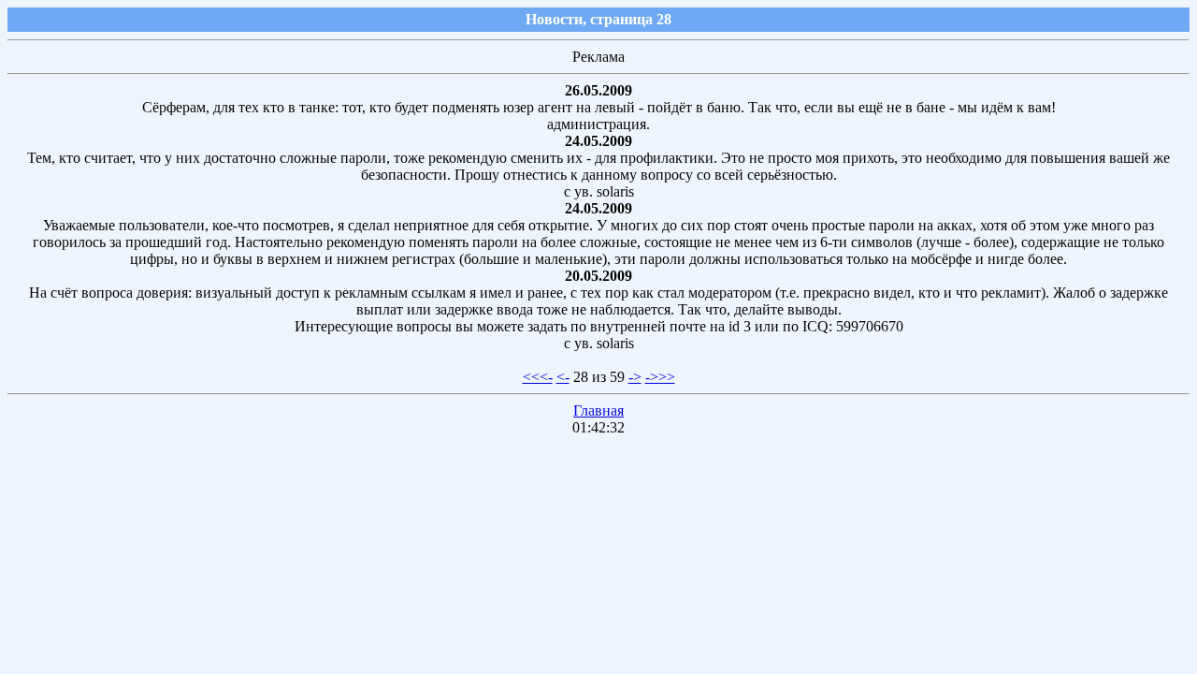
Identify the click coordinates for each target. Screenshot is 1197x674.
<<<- (538, 377)
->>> (660, 377)
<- (563, 377)
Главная (598, 410)
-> (635, 377)
